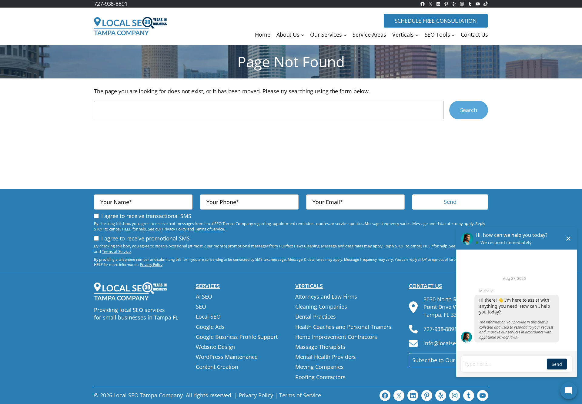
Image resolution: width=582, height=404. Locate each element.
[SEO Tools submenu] (453, 35)
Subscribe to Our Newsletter (447, 360)
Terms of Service (209, 229)
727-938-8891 (111, 3)
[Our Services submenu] (345, 35)
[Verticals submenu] (417, 35)
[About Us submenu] (302, 35)
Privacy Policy (174, 229)
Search (468, 110)
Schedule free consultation (436, 20)
